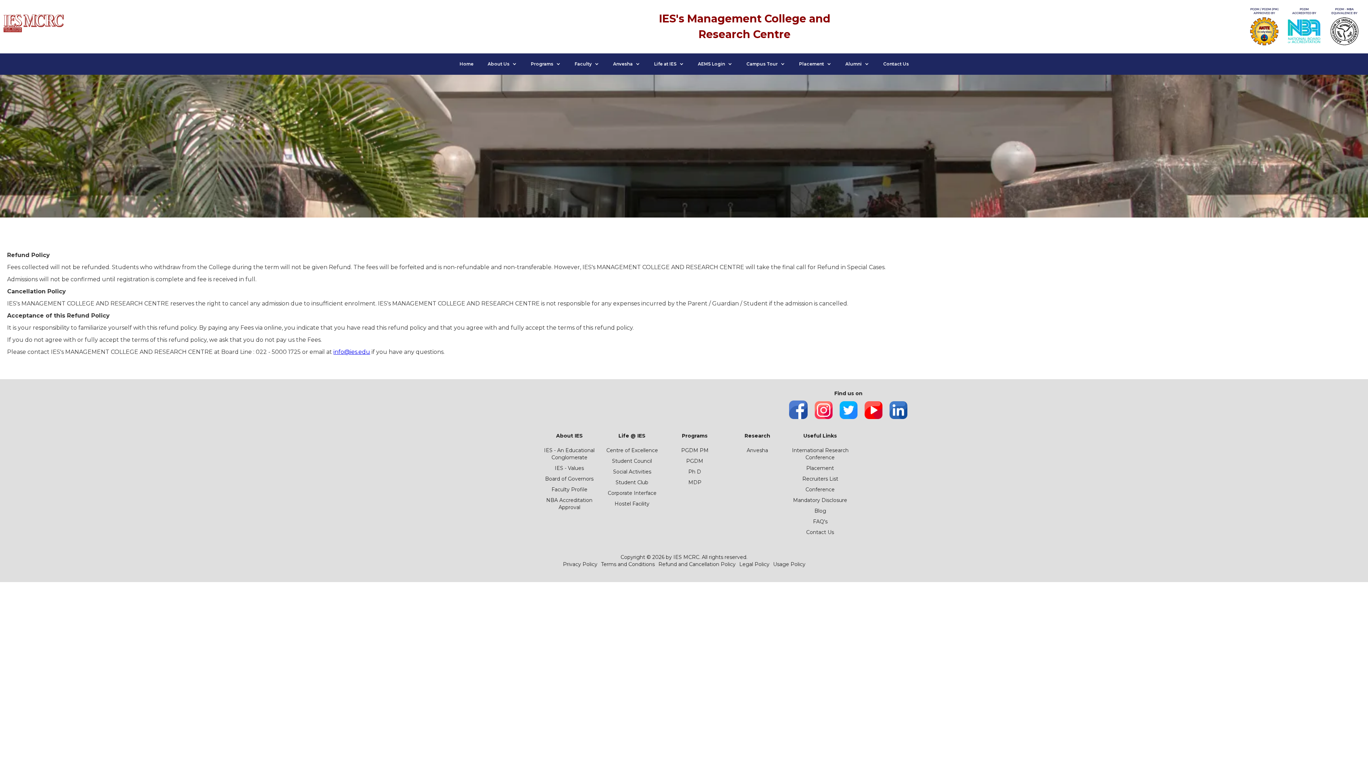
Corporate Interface (632, 493)
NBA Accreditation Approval (569, 504)
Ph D (694, 472)
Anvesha (757, 450)
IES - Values (569, 468)
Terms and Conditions (628, 564)
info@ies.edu (351, 352)
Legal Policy (754, 564)
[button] (502, 64)
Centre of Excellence (632, 450)
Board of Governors (569, 479)
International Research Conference (820, 454)
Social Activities (632, 472)
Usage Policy (789, 564)
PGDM (694, 461)
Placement (820, 468)
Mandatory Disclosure (820, 500)
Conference (820, 489)
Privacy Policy (580, 564)
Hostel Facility (632, 504)
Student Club (632, 482)
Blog (820, 511)
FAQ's (820, 521)
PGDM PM (695, 450)
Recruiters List (820, 479)
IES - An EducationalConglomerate (569, 454)
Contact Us (896, 64)
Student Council (632, 461)
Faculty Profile (569, 489)
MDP (694, 482)
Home (466, 64)
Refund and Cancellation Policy (697, 564)
